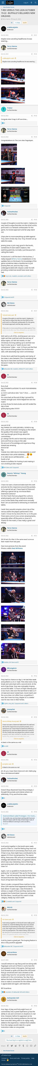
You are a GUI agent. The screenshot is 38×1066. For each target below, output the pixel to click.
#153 (35, 717)
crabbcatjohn (12, 27)
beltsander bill (13, 998)
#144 (35, 137)
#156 (35, 812)
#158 (35, 915)
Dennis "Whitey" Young (16, 473)
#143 (35, 116)
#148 (35, 383)
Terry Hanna (6, 19)
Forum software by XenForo (16, 1064)
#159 (35, 960)
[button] (2, 2)
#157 (35, 843)
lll (8, 375)
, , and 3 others (18, 369)
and (9, 297)
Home (3, 1060)
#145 (35, 219)
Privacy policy (25, 1058)
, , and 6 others (18, 276)
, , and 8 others (17, 992)
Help (32, 1058)
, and (11, 662)
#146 (35, 290)
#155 (35, 786)
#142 (35, 54)
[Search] (35, 3)
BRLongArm (12, 668)
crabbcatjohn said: (8, 58)
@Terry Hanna (17, 259)
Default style (7, 1055)
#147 (35, 311)
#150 (35, 481)
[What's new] (31, 3)
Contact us (4, 1058)
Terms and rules (15, 1058)
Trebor (9, 108)
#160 (35, 1006)
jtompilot (11, 709)
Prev (18, 23)
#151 (35, 536)
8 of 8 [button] (24, 23)
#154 (35, 760)
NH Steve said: (7, 919)
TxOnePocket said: (8, 315)
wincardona (12, 952)
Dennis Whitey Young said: (10, 721)
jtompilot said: (6, 764)
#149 (35, 422)
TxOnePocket (12, 212)
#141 (35, 35)
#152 (35, 676)
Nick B (9, 907)
